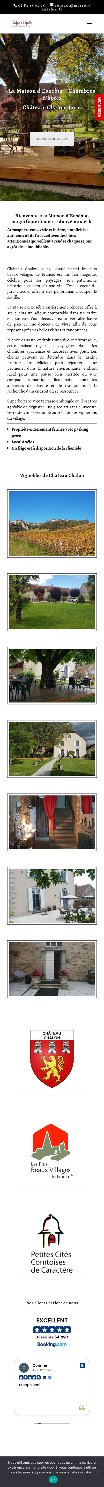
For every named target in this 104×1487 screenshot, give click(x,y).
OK (53, 1480)
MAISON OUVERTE (52, 139)
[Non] (98, 1471)
